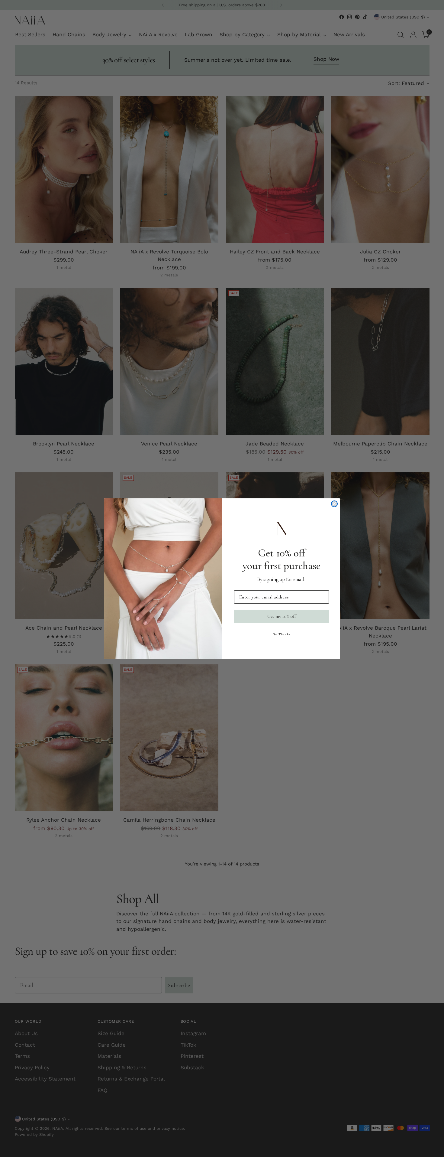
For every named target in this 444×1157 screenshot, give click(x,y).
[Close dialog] (334, 504)
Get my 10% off (281, 616)
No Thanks (282, 634)
